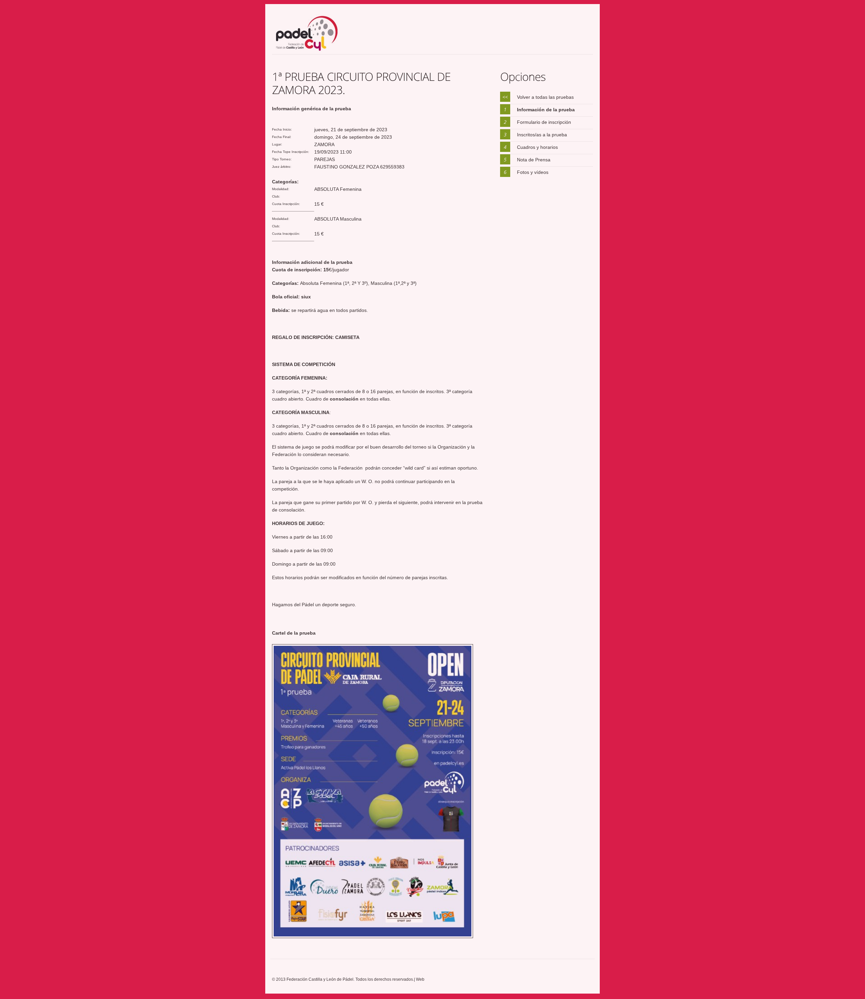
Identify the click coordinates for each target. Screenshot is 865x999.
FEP (313, 34)
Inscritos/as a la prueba (542, 134)
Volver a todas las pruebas (545, 97)
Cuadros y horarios (537, 147)
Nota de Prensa (533, 159)
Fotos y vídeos (532, 172)
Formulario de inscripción (544, 122)
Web (420, 979)
